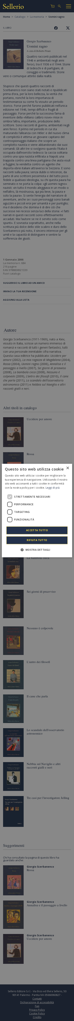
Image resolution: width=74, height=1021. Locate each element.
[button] (37, 549)
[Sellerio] (13, 7)
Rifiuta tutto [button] (37, 540)
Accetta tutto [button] (37, 530)
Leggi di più (53, 487)
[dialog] (37, 510)
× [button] (67, 468)
